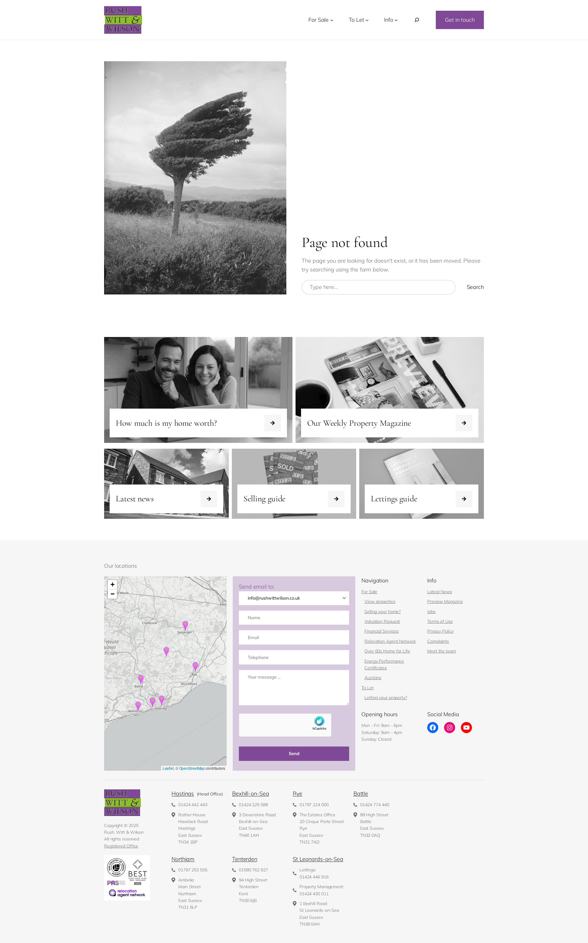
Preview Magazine (445, 601)
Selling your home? (382, 611)
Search (475, 286)
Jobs (431, 611)
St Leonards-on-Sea (318, 859)
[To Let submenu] (367, 20)
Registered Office (121, 846)
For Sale (369, 591)
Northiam (183, 859)
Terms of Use (440, 621)
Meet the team (441, 651)
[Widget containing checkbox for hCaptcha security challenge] (285, 725)
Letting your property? (385, 697)
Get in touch (460, 19)
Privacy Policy (440, 631)
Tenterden (244, 859)
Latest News (439, 591)
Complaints (438, 641)
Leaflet (168, 768)
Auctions (372, 677)
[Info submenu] (396, 20)
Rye (297, 793)
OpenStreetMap (192, 768)
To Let (367, 687)
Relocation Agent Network (390, 641)
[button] (152, 702)
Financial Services (381, 631)
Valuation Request (382, 621)
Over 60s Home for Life (387, 651)
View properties (379, 601)
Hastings (183, 793)
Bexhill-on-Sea (250, 793)
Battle (360, 793)
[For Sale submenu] (332, 20)
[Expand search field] (416, 20)
